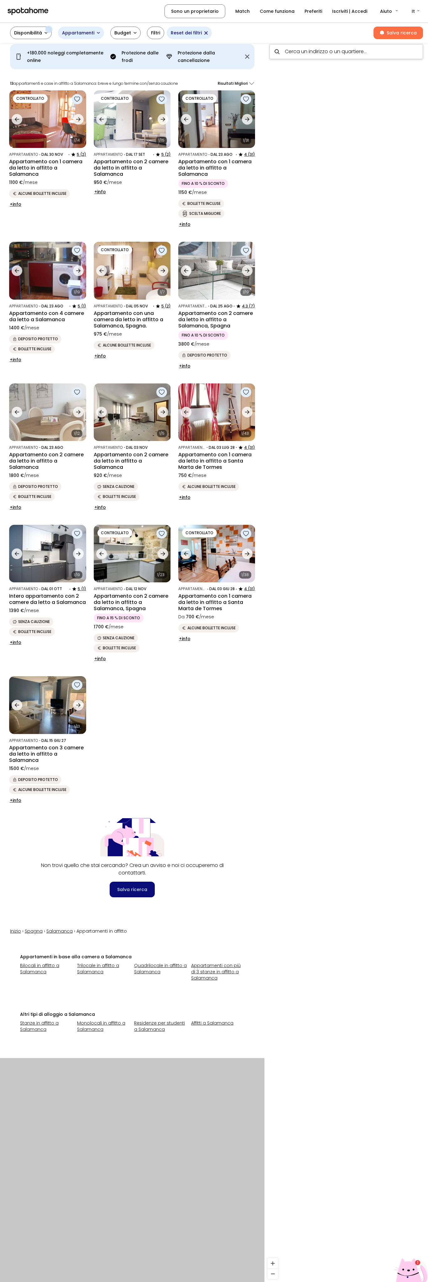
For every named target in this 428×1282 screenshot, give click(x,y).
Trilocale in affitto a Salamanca (98, 968)
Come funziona (277, 11)
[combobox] (346, 51)
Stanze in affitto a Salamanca (39, 1026)
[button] (389, 11)
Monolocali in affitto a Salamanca (101, 1026)
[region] (346, 660)
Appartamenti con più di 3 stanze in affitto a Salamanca (216, 971)
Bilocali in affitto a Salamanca (39, 968)
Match (242, 11)
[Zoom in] (273, 1263)
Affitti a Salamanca (212, 1023)
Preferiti (313, 11)
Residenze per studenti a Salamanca (159, 1026)
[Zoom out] (273, 1274)
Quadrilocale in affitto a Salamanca (160, 968)
